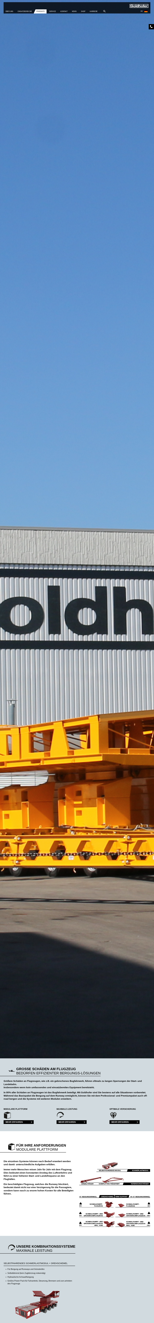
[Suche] (104, 11)
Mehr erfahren (14, 1122)
